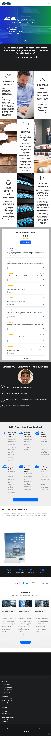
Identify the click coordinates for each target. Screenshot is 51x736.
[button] (48, 3)
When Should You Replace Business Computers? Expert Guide (41, 611)
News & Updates (7, 684)
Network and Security (8, 689)
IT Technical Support (8, 687)
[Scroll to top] (49, 733)
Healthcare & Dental (8, 700)
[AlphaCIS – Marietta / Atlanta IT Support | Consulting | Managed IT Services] (6, 3)
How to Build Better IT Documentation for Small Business (7, 611)
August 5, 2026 (38, 616)
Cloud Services (7, 692)
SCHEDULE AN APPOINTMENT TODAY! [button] (25, 500)
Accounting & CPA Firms (9, 698)
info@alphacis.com (6, 719)
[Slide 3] (26, 634)
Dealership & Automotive (9, 702)
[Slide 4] (27, 634)
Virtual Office (6, 690)
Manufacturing (7, 703)
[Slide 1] (23, 634)
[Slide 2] (25, 634)
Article (12, 616)
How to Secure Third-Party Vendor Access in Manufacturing (25, 611)
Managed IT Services (8, 686)
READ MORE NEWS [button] (25, 642)
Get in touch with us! (8, 717)
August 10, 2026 (6, 616)
